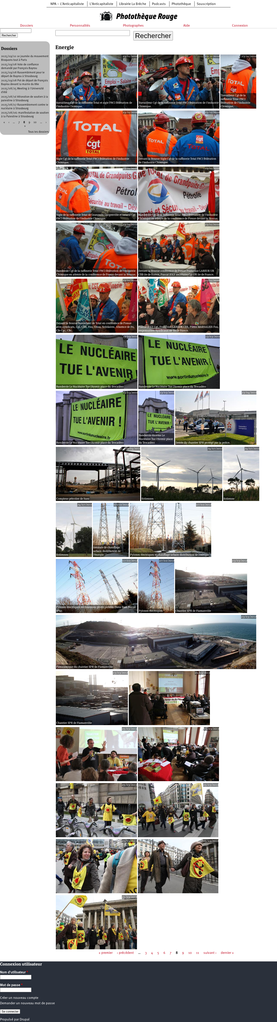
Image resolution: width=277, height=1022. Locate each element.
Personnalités (80, 25)
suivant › (209, 953)
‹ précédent (125, 953)
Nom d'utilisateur (14, 972)
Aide (186, 25)
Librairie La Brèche (132, 4)
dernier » (227, 953)
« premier (106, 953)
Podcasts (159, 4)
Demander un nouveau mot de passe (27, 1003)
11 (197, 953)
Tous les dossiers (38, 131)
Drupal (24, 1019)
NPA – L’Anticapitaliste (67, 4)
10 (190, 953)
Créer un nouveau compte (19, 998)
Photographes (133, 25)
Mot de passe (11, 985)
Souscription (206, 4)
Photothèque (181, 4)
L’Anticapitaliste (101, 4)
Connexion (240, 25)
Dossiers (26, 25)
